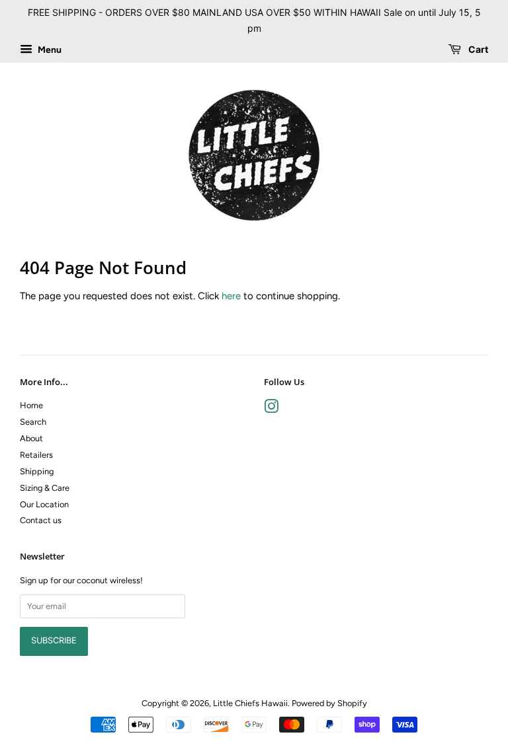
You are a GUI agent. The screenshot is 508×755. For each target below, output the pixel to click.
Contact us (41, 520)
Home (31, 405)
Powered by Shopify (329, 703)
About (31, 438)
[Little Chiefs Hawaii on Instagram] (271, 409)
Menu (49, 49)
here (231, 296)
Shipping (37, 471)
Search (33, 422)
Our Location (44, 504)
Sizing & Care (44, 488)
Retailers (36, 455)
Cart (477, 49)
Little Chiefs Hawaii (250, 703)
